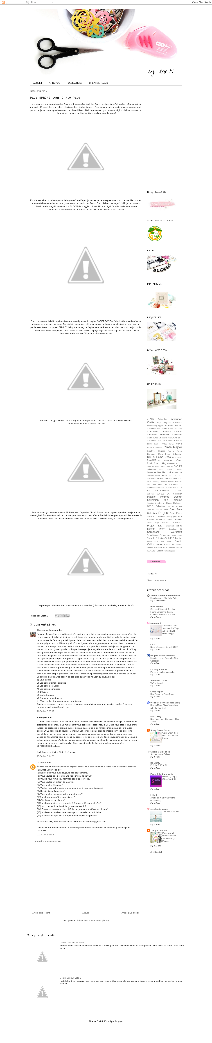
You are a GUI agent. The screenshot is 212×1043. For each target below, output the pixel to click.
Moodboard (151, 503)
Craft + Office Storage (164, 444)
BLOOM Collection (173, 425)
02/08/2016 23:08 (45, 834)
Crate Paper (172, 447)
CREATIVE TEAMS (98, 83)
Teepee (150, 548)
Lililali (153, 795)
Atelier (149, 425)
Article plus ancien (130, 912)
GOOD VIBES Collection (170, 469)
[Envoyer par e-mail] (56, 615)
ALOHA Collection (157, 419)
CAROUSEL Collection (159, 431)
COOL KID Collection (165, 441)
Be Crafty (155, 763)
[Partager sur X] (62, 615)
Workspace (170, 551)
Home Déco (163, 478)
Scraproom (165, 535)
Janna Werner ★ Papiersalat (165, 595)
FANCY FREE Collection (164, 466)
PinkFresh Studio (164, 520)
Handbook (166, 472)
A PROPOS (54, 83)
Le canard (170, 487)
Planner (178, 520)
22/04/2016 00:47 (45, 711)
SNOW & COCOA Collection (160, 541)
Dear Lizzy (155, 716)
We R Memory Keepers (172, 548)
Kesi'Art (171, 482)
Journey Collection (160, 482)
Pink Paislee (156, 606)
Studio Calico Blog (160, 752)
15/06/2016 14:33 (45, 756)
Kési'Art (178, 482)
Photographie (171, 516)
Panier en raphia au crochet (162, 672)
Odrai (153, 644)
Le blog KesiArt (158, 669)
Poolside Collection (172, 523)
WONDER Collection (156, 551)
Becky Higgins (157, 425)
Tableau (179, 545)
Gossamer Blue (154, 472)
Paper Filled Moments (161, 774)
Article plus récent (41, 912)
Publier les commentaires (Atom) (93, 920)
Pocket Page (153, 523)
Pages (163, 513)
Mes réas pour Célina (70, 978)
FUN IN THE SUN (158, 765)
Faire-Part (171, 463)
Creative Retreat (156, 451)
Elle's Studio (177, 457)
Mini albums (173, 500)
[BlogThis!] (59, 615)
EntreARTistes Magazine (159, 460)
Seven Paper (176, 535)
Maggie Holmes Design (162, 655)
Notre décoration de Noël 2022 (164, 647)
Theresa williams (46, 630)
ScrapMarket (153, 535)
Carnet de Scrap (175, 429)
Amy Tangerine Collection (169, 423)
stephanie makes (159, 809)
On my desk (162, 509)
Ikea (170, 479)
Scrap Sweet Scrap (160, 730)
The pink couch (158, 830)
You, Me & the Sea (170, 811)
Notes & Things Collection (169, 503)
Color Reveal (166, 438)
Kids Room (151, 485)
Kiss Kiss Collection (168, 485)
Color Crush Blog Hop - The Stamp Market (170, 735)
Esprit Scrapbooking (156, 463)
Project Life (154, 525)
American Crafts (158, 680)
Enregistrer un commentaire (47, 841)
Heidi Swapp (161, 475)
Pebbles (161, 516)
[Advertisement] (86, 878)
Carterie (178, 431)
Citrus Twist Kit (154, 438)
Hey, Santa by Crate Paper (162, 694)
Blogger (119, 1021)
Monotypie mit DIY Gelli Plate (163, 598)
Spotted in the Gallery (160, 754)
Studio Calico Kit (165, 544)
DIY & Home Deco (159, 457)
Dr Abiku (41, 762)
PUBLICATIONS (74, 83)
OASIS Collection (156, 506)
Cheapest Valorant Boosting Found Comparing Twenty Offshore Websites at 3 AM (162, 612)
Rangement (169, 526)
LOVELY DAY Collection (169, 494)
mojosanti (155, 623)
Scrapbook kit (175, 529)
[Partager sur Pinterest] (68, 615)
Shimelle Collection (156, 538)
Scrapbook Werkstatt (164, 532)
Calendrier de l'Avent (157, 429)
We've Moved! (156, 683)
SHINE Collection (173, 538)
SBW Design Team (164, 527)
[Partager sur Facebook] (65, 615)
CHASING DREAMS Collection (164, 434)
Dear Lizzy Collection (170, 454)
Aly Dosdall (156, 852)
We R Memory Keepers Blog (165, 702)
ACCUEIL (37, 83)
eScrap (179, 460)
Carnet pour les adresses (72, 942)
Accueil (85, 912)
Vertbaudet (158, 548)
